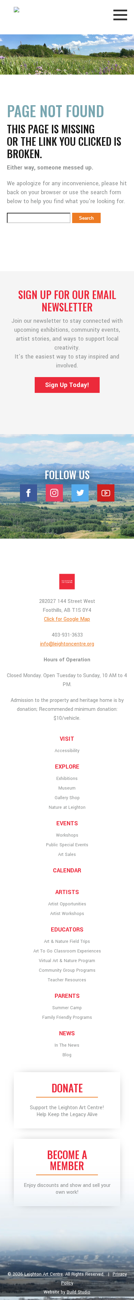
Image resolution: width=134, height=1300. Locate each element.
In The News (67, 1045)
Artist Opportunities (67, 904)
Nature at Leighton (67, 807)
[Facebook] (28, 500)
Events (67, 823)
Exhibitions (67, 778)
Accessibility (67, 751)
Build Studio (78, 1292)
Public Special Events (67, 845)
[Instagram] (54, 500)
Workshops (67, 835)
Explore (67, 767)
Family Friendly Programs (67, 1017)
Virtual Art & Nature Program (67, 961)
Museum (67, 788)
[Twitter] (80, 500)
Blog (67, 1055)
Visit (67, 739)
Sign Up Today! (67, 385)
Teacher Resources (67, 980)
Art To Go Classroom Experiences (67, 951)
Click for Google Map (67, 619)
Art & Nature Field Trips (67, 941)
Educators (67, 930)
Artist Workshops (67, 914)
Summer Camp (67, 1008)
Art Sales (67, 854)
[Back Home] (67, 581)
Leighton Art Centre (43, 1274)
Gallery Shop (67, 798)
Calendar (67, 870)
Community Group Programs (67, 970)
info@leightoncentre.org (67, 644)
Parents (67, 996)
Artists (67, 892)
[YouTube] (106, 500)
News (67, 1033)
